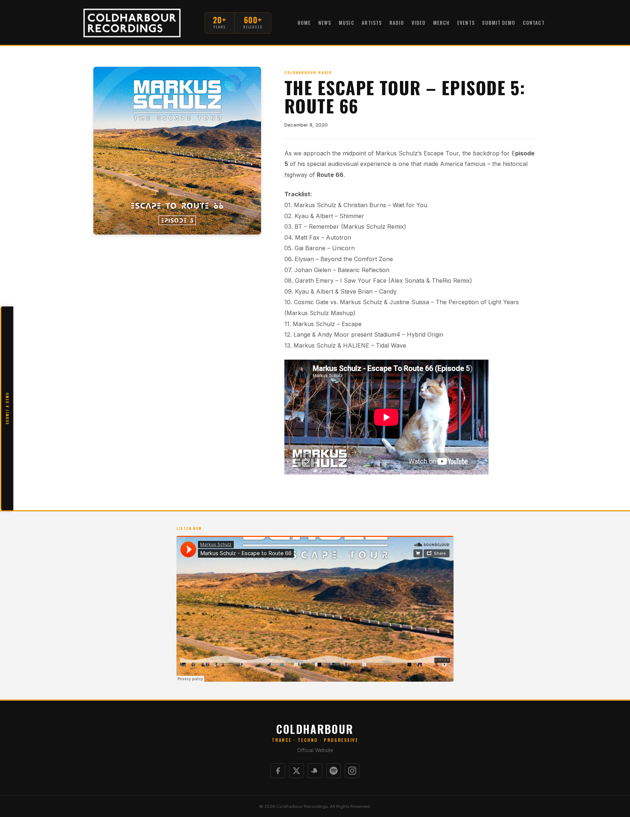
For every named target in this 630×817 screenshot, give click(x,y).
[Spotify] (333, 770)
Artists (372, 22)
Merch (441, 22)
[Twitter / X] (296, 770)
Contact (534, 22)
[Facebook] (278, 770)
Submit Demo (498, 22)
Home (304, 22)
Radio (396, 22)
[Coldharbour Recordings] (132, 23)
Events (465, 22)
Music (346, 22)
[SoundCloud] (315, 770)
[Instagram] (352, 770)
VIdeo (418, 22)
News (324, 22)
